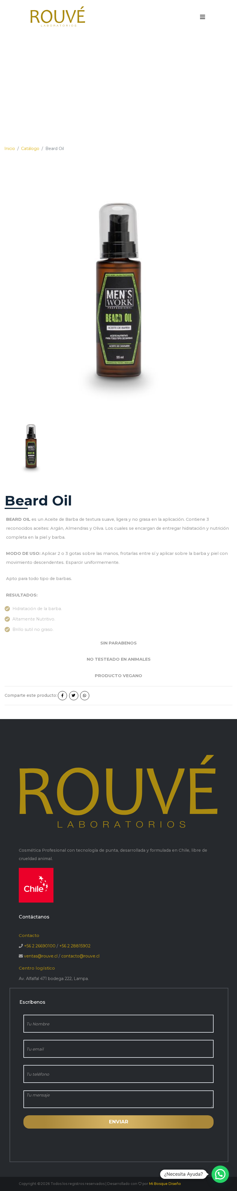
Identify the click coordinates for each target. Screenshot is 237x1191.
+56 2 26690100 (39, 946)
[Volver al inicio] (57, 16)
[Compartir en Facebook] (62, 695)
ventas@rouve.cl (41, 956)
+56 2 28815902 (74, 946)
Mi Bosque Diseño (165, 1183)
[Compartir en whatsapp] (84, 695)
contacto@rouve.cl (80, 956)
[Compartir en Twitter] (73, 695)
